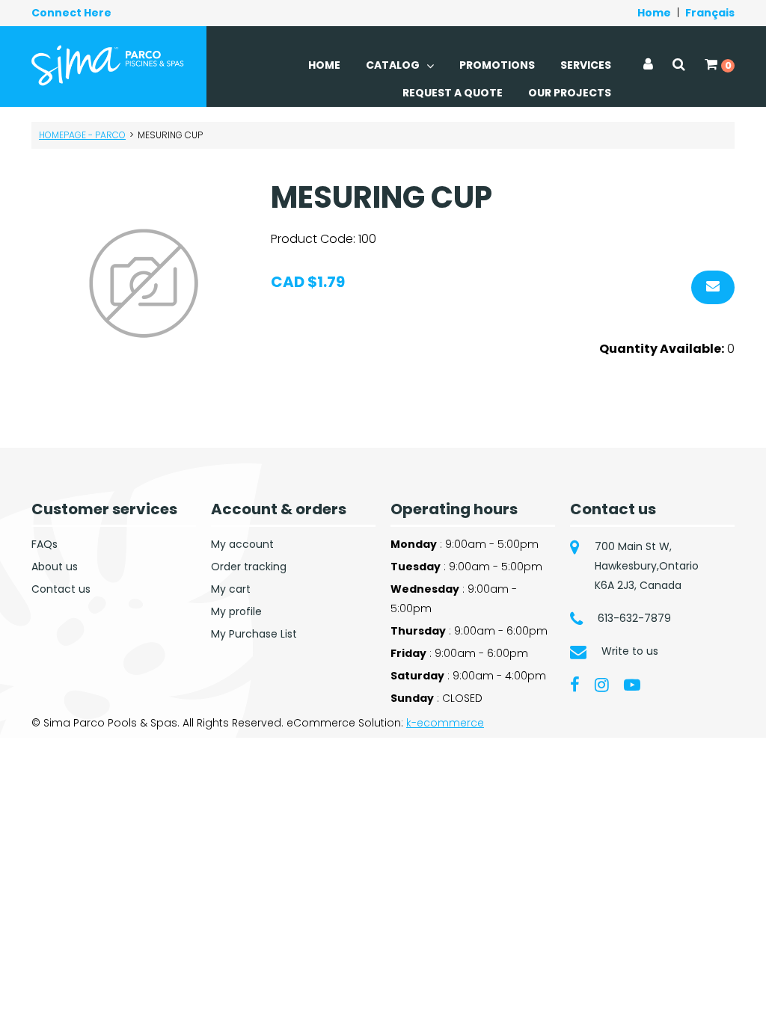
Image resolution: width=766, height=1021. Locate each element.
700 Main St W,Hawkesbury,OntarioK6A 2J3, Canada (647, 566)
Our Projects (569, 92)
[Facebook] (575, 683)
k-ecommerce (445, 722)
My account (242, 544)
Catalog (394, 65)
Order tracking (249, 566)
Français (710, 12)
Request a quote (452, 92)
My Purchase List (254, 633)
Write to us (629, 651)
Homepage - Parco (82, 135)
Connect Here (71, 12)
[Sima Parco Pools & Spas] (108, 65)
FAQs (44, 544)
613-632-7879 (634, 618)
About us (54, 566)
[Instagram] (602, 683)
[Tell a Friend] (713, 287)
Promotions (497, 65)
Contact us (61, 589)
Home (654, 12)
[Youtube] (632, 683)
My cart (231, 589)
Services (585, 65)
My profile (236, 611)
